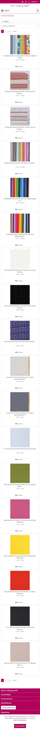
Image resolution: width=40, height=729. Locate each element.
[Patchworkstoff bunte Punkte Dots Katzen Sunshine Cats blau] (20, 330)
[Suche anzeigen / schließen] (38, 11)
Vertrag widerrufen (8, 707)
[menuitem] (22, 1)
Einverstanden (20, 726)
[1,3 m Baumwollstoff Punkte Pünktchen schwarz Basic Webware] (20, 616)
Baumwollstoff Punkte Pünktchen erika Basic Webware (20, 521)
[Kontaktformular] (22, 1)
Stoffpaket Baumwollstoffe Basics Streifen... (20, 163)
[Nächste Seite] (5, 31)
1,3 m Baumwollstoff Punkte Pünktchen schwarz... (20, 628)
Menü (7, 10)
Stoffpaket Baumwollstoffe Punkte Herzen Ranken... (20, 92)
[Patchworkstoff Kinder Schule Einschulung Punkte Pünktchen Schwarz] (20, 294)
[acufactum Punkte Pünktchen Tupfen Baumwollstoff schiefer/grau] (20, 402)
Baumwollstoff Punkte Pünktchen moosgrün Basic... (20, 485)
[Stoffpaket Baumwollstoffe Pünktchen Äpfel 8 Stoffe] (20, 44)
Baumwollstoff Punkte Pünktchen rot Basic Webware (20, 593)
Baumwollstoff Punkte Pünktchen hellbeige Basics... (20, 664)
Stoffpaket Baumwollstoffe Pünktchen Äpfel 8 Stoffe (20, 57)
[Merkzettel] (26, 1)
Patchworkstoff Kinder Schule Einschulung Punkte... (20, 271)
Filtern (6, 21)
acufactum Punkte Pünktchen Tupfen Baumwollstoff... (20, 378)
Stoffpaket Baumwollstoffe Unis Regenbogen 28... (20, 200)
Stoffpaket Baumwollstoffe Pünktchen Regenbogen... (20, 235)
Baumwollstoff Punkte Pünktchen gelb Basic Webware (20, 557)
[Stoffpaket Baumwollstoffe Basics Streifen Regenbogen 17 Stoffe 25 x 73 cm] (20, 151)
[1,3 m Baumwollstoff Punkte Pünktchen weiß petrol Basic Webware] (20, 437)
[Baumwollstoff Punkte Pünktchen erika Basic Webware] (20, 509)
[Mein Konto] (29, 1)
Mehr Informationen (20, 720)
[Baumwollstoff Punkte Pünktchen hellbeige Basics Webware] (20, 652)
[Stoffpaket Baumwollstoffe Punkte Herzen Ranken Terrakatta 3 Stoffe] (20, 80)
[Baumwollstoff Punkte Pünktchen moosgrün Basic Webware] (20, 473)
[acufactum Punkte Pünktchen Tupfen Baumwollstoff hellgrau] (20, 366)
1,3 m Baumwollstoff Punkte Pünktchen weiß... (20, 449)
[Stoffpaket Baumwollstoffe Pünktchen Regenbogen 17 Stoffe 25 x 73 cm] (20, 223)
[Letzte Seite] (9, 31)
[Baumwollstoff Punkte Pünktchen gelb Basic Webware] (20, 544)
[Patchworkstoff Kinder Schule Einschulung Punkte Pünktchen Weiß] (20, 259)
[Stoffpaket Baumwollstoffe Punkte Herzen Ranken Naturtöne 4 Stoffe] (20, 116)
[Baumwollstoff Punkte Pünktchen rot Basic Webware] (20, 580)
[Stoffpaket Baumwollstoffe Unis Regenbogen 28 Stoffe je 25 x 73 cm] (20, 187)
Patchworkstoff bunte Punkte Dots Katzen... (20, 342)
